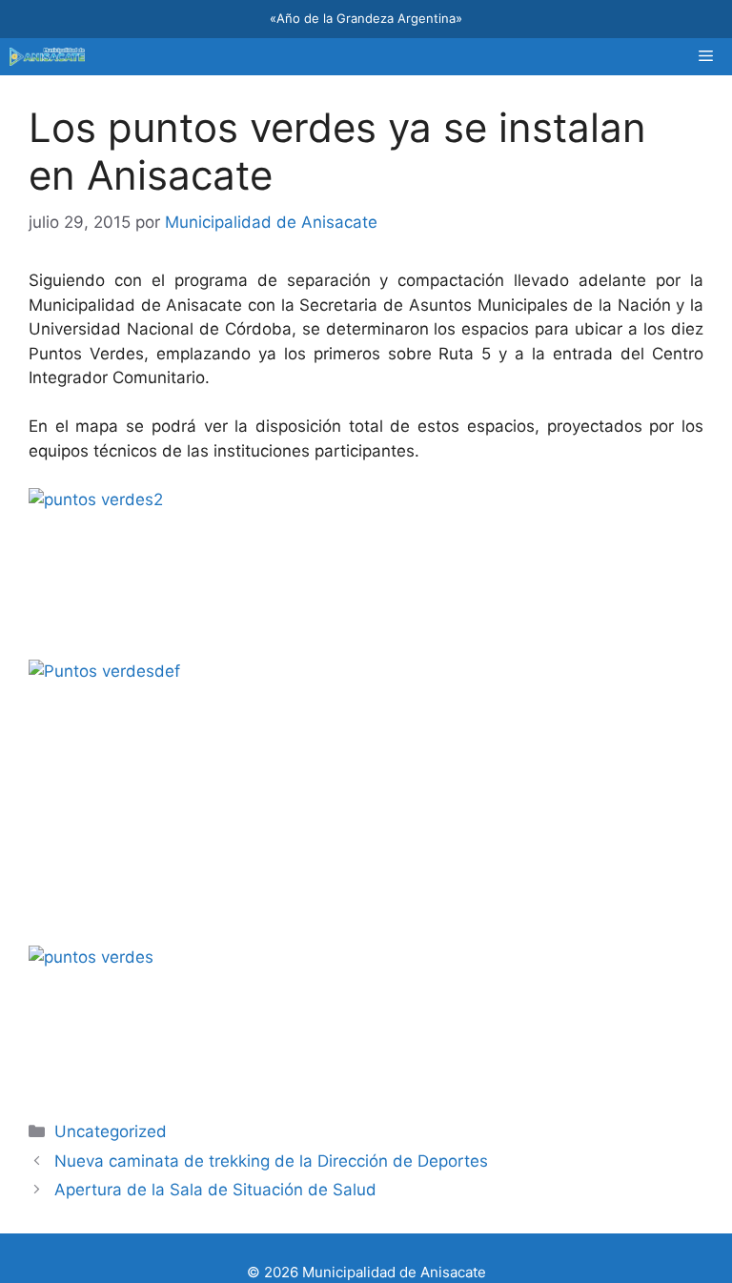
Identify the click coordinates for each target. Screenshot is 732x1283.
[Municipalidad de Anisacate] (47, 56)
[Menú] (706, 56)
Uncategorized (110, 1131)
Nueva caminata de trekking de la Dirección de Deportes (271, 1161)
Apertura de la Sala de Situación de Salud (215, 1189)
